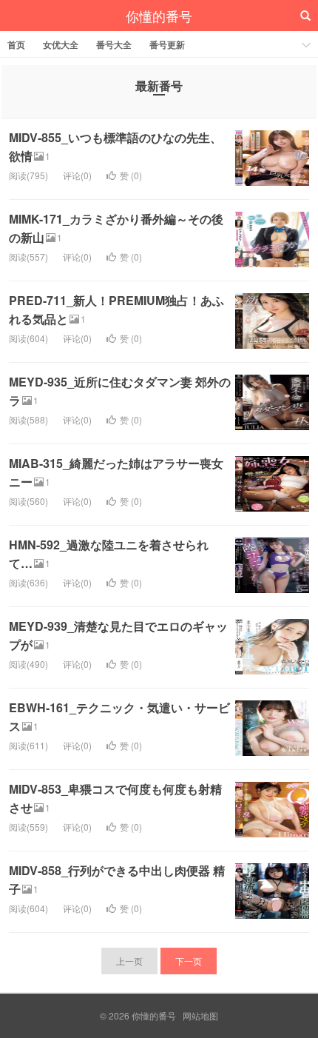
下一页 (188, 960)
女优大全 (60, 44)
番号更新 (167, 44)
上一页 (129, 960)
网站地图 (200, 1015)
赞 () (131, 175)
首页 (16, 44)
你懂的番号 (159, 15)
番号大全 (114, 44)
